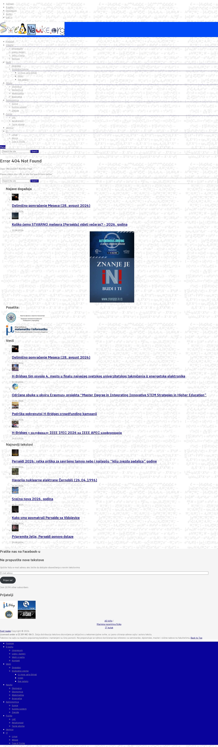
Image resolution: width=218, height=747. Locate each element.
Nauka (9, 83)
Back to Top (196, 638)
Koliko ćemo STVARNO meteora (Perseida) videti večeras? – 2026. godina (69, 224)
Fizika (9, 114)
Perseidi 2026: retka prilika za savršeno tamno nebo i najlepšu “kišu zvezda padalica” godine (84, 461)
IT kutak (109, 627)
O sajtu (9, 7)
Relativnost (17, 121)
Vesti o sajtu (18, 55)
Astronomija (12, 100)
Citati (20, 76)
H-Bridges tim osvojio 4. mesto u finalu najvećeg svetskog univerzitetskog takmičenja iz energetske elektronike (98, 376)
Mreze (15, 138)
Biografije (17, 96)
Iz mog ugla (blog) (27, 72)
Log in (9, 17)
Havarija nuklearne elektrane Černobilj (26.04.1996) (54, 480)
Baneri (9, 14)
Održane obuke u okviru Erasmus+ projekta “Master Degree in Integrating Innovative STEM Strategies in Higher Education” (109, 395)
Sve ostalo (23, 79)
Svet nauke (5, 631)
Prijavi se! (8, 580)
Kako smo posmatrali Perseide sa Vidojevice (46, 517)
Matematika (18, 93)
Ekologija (17, 86)
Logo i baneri (19, 52)
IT (7, 131)
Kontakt (10, 4)
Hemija (9, 127)
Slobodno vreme (20, 69)
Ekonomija (17, 90)
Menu (2, 147)
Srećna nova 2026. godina (32, 498)
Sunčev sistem (19, 107)
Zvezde (15, 110)
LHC (14, 117)
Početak (10, 41)
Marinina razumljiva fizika (109, 624)
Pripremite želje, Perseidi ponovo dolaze (42, 536)
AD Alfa (108, 620)
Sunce (15, 103)
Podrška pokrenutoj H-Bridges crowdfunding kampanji (54, 413)
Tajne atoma (18, 124)
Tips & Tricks (18, 141)
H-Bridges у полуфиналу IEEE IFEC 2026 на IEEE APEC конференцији (67, 432)
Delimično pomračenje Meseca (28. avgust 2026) (51, 205)
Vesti (8, 62)
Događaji (16, 65)
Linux (14, 134)
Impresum (11, 10)
